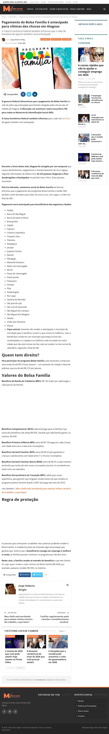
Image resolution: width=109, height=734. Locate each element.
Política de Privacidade (56, 2)
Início (30, 9)
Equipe (43, 2)
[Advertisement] (36, 144)
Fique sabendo (77, 9)
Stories (75, 2)
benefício (66, 118)
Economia (67, 39)
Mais (89, 9)
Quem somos (34, 2)
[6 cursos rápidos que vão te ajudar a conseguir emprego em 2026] (91, 54)
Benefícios (56, 39)
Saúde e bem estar (59, 9)
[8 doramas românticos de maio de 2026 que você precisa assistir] (36, 642)
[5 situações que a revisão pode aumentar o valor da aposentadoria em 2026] (58, 642)
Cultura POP (41, 9)
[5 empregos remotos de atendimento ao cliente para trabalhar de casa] (84, 99)
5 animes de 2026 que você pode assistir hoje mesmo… (97, 157)
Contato (68, 2)
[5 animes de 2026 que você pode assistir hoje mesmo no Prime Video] (14, 642)
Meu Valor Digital (100, 727)
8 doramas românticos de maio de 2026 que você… (97, 174)
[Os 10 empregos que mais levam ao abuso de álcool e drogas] (84, 118)
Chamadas (45, 39)
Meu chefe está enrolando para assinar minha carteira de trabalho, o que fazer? (18, 619)
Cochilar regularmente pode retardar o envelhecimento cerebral (54, 619)
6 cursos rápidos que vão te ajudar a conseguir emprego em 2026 (91, 70)
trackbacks (40, 680)
